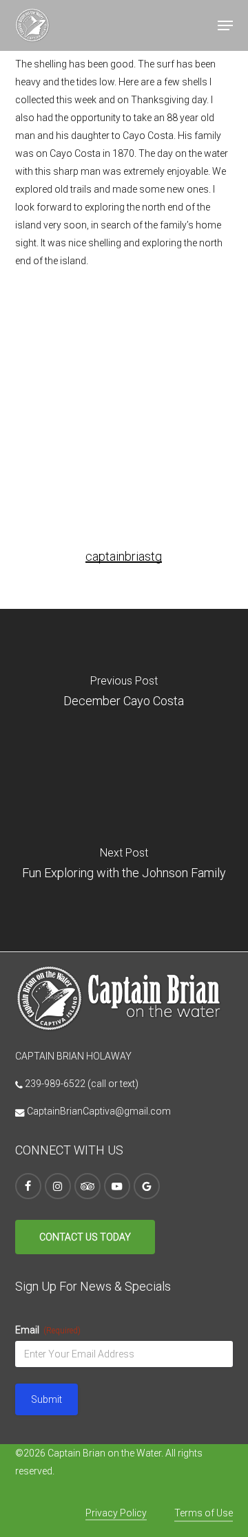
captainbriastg (123, 556)
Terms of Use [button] (203, 1512)
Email (48, 1329)
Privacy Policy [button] (116, 1512)
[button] (225, 25)
